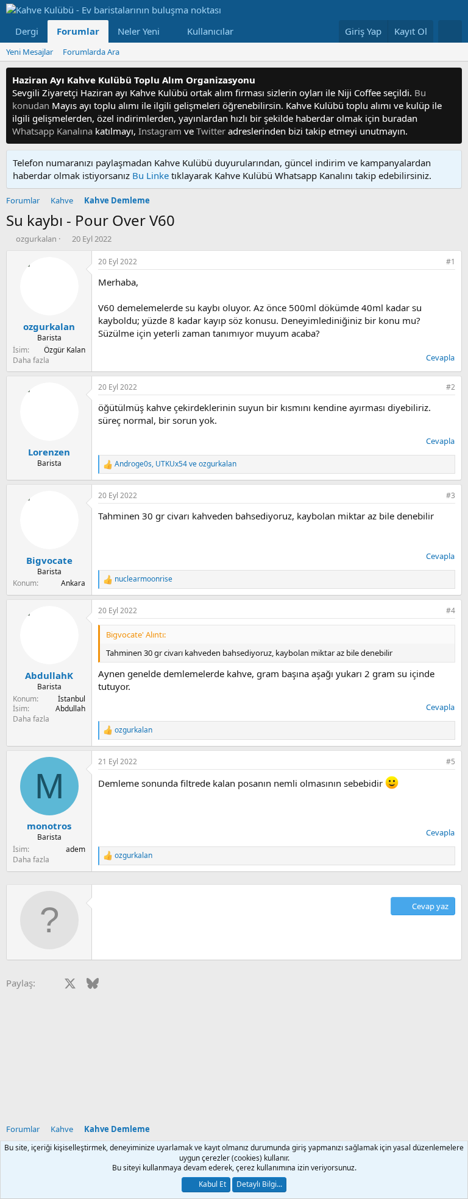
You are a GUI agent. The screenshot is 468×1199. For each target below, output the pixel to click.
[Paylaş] (434, 262)
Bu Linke (151, 175)
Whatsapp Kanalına (52, 131)
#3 (450, 495)
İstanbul (71, 699)
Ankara (73, 583)
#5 (450, 761)
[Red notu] (450, 80)
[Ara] (450, 31)
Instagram (160, 131)
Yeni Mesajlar (29, 51)
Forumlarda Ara (91, 51)
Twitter (210, 131)
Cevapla (440, 357)
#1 (450, 261)
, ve (175, 464)
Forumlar (78, 31)
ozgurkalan (36, 238)
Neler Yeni (139, 31)
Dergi (26, 31)
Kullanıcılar (210, 31)
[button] (169, 31)
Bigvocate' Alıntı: (136, 634)
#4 (450, 610)
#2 (450, 387)
